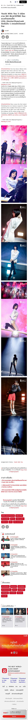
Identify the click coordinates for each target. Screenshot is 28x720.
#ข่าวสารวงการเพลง (6, 589)
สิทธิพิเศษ (11, 686)
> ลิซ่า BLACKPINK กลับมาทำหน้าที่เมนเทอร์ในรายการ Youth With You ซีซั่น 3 (14, 481)
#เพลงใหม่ (20, 593)
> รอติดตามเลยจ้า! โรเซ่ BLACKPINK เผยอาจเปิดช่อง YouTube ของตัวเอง (14, 486)
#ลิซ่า (12, 78)
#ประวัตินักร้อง (21, 586)
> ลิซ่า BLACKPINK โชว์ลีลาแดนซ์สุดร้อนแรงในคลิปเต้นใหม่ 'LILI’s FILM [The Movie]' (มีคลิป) (14, 491)
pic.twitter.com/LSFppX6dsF (14, 116)
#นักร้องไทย (4, 522)
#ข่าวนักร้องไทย (5, 586)
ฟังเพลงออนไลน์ (7, 500)
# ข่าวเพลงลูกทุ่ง (14, 537)
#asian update (20, 519)
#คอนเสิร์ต (4, 596)
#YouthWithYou (10, 76)
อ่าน (5, 5)
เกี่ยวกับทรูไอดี (8, 698)
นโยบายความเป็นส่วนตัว (9, 701)
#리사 (9, 78)
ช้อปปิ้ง (6, 690)
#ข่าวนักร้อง (12, 593)
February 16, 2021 (6, 84)
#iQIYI (23, 74)
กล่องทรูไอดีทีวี (19, 690)
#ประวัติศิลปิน (21, 589)
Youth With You (9, 50)
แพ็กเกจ (12, 690)
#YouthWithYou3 (5, 69)
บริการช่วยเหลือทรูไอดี (17, 694)
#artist (12, 519)
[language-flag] (15, 2)
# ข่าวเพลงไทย (13, 545)
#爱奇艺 (16, 78)
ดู (6, 686)
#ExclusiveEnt (5, 519)
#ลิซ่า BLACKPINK (18, 522)
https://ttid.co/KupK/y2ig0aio (18, 471)
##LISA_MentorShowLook (8, 515)
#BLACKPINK (19, 515)
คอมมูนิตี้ (7, 694)
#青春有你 (21, 113)
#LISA (5, 78)
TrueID (4, 2)
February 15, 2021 (6, 121)
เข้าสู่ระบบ (23, 2)
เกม (20, 686)
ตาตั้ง (24, 686)
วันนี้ (3, 686)
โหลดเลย (14, 716)
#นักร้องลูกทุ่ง (5, 593)
